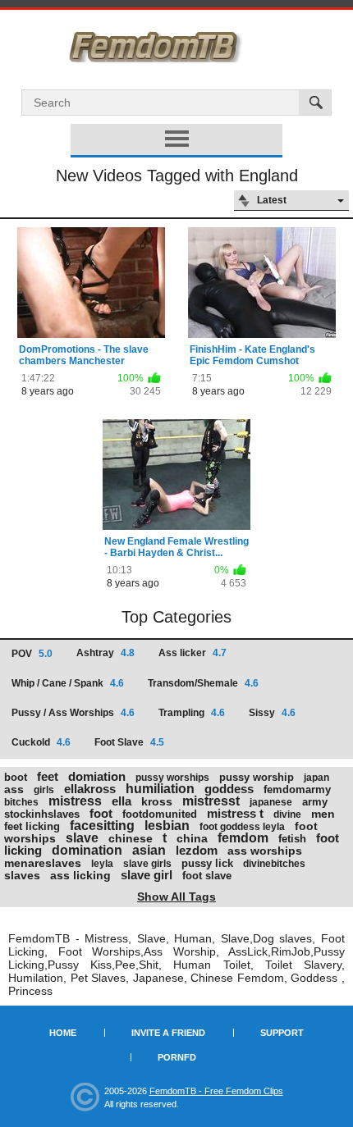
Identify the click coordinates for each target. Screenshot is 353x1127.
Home (62, 1033)
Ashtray (105, 653)
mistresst (211, 801)
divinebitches (274, 863)
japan (316, 777)
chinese (130, 838)
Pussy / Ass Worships (73, 713)
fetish (292, 839)
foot (100, 813)
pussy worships (172, 777)
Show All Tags (176, 896)
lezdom (197, 850)
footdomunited (159, 814)
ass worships (264, 850)
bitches (21, 802)
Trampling (191, 713)
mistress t (235, 813)
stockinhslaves (42, 814)
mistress (75, 801)
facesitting (102, 826)
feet (47, 776)
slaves (22, 875)
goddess (229, 789)
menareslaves (42, 862)
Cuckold (41, 742)
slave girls (147, 863)
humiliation (160, 789)
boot (15, 777)
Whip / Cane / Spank (67, 683)
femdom (243, 838)
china (192, 838)
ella (121, 801)
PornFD (177, 1057)
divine (287, 814)
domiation (97, 776)
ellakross (90, 789)
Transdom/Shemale (203, 683)
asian (149, 850)
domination (87, 850)
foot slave (207, 875)
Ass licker (192, 653)
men (323, 813)
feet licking (32, 826)
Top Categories (176, 617)
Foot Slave (129, 742)
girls (44, 790)
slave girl (146, 875)
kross (156, 801)
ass (14, 789)
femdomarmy (297, 789)
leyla (102, 863)
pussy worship (256, 777)
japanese (271, 802)
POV (32, 653)
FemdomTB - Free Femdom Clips (216, 1091)
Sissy (272, 713)
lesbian (167, 826)
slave (82, 838)
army (315, 802)
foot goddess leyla (242, 827)
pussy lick (207, 863)
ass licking (80, 875)
